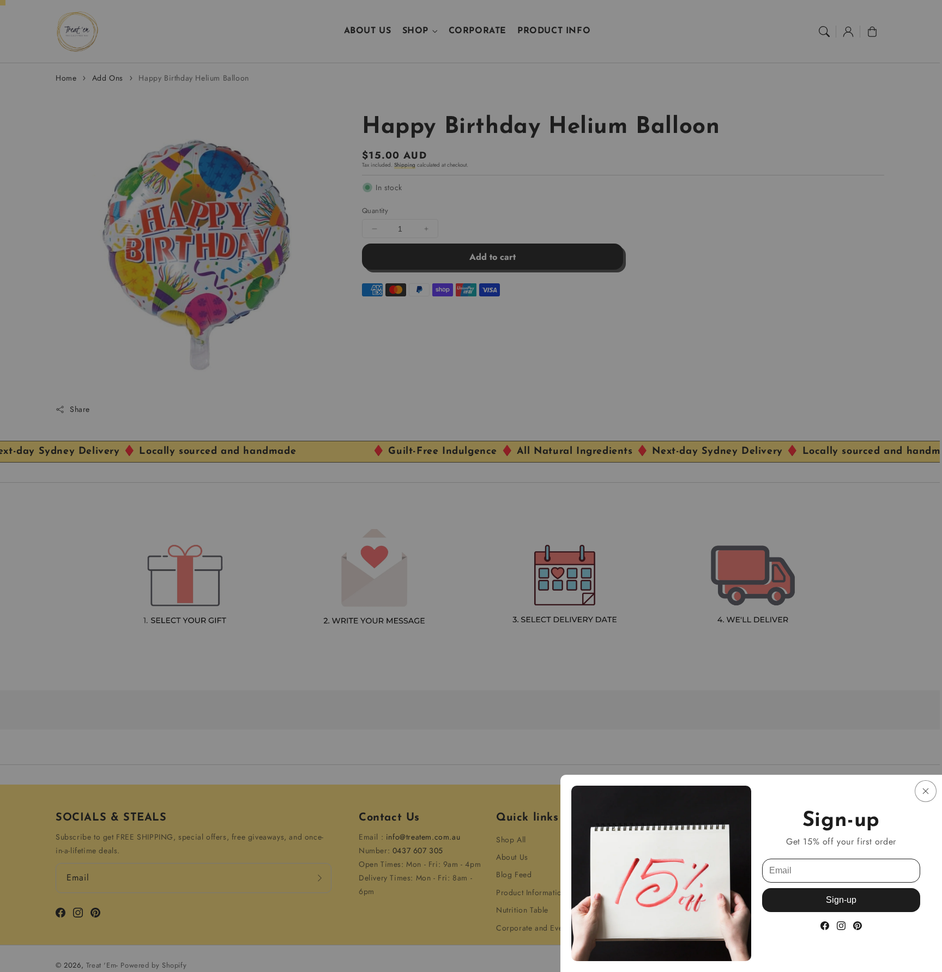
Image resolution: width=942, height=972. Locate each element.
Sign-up (841, 899)
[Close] (926, 791)
